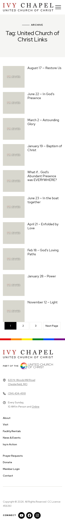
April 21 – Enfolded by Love (42, 226)
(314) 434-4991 (17, 393)
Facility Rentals (12, 431)
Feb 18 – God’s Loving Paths (42, 252)
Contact (8, 475)
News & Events (12, 437)
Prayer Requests (13, 455)
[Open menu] (58, 7)
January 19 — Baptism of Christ (44, 148)
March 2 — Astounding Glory (43, 122)
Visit (5, 424)
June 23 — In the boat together (43, 200)
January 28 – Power (41, 276)
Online (35, 406)
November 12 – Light (42, 302)
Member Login (11, 469)
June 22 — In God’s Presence (40, 96)
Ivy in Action (10, 444)
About (6, 418)
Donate (7, 462)
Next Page (52, 325)
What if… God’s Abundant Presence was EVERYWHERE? (42, 176)
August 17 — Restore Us (44, 68)
